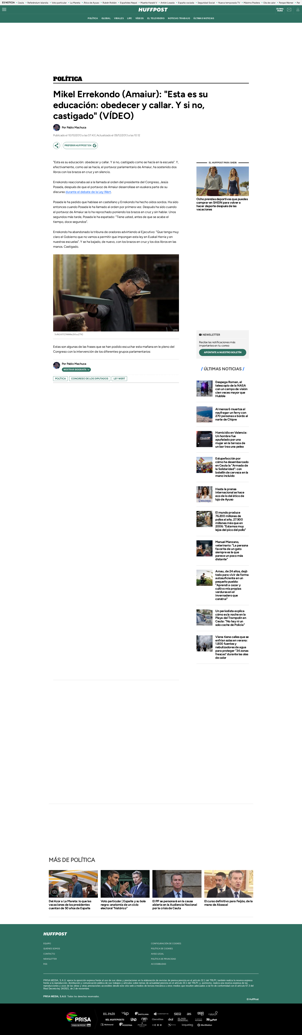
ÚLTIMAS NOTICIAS (203, 18)
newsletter (50, 959)
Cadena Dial (171, 1019)
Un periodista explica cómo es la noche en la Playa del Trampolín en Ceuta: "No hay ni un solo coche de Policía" (230, 618)
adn (200, 1014)
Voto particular (59, 2)
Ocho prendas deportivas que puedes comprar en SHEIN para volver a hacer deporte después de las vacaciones (222, 204)
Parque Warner (286, 2)
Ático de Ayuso (91, 2)
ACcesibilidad (158, 964)
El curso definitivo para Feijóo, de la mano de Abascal (228, 903)
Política (67, 79)
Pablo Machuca (76, 127)
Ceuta (21, 2)
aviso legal (157, 954)
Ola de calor (269, 2)
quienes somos (51, 948)
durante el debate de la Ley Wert (88, 192)
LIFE (129, 18)
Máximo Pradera (252, 2)
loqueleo (188, 1024)
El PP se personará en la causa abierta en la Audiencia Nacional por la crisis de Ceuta (174, 904)
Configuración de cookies (166, 943)
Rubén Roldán (110, 2)
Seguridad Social (206, 2)
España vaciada (186, 2)
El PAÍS (111, 1014)
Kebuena (210, 1019)
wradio (145, 1019)
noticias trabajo (179, 18)
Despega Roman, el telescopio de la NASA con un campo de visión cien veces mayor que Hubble (231, 389)
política (93, 18)
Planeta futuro (197, 1019)
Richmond (109, 1024)
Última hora (279, 10)
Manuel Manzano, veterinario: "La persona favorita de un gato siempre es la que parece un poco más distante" (231, 550)
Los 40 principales (127, 1014)
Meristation (205, 1024)
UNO (135, 1019)
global (106, 18)
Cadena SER (177, 1014)
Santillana (144, 1014)
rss (45, 964)
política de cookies (162, 948)
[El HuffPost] (153, 9)
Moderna (126, 1024)
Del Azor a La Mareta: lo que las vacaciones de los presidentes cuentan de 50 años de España (70, 904)
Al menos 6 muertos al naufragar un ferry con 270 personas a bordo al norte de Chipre (231, 414)
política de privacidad (163, 959)
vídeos (139, 18)
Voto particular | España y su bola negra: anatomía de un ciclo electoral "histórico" (123, 904)
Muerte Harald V (149, 2)
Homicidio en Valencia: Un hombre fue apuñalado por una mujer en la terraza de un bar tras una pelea (231, 439)
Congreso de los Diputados (89, 378)
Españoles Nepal (128, 2)
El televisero (156, 18)
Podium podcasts (143, 1024)
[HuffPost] (55, 933)
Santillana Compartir (162, 1014)
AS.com (189, 1014)
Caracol (213, 1014)
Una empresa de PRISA (80, 1017)
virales (119, 18)
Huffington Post (116, 1019)
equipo (47, 943)
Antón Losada (168, 2)
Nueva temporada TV (229, 2)
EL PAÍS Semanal (184, 1019)
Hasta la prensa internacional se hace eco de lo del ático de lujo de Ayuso (229, 494)
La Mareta (75, 2)
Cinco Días (158, 1019)
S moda (172, 1024)
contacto (49, 954)
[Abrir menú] (4, 10)
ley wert (119, 378)
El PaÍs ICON (158, 1024)
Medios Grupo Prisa (79, 1025)
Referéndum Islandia (37, 2)
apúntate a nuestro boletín (223, 352)
